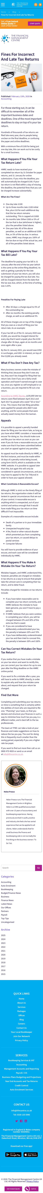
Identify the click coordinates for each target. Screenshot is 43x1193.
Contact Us (21, 1027)
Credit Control (21, 1085)
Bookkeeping (7, 889)
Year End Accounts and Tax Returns (21, 1081)
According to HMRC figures (13, 395)
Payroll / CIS (21, 1072)
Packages (21, 1011)
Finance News (7, 900)
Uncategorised (7, 922)
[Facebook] (21, 1121)
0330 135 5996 (23, 1114)
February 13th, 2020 (20, 96)
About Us (21, 1002)
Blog (14, 12)
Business (5, 896)
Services (21, 1007)
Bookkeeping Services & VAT (21, 1060)
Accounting (6, 98)
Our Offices (6, 907)
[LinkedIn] (26, 1121)
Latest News (6, 903)
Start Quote (35, 23)
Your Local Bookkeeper (21, 1032)
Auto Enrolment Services (21, 1089)
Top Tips (5, 918)
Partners (5, 911)
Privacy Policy (21, 1040)
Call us (33, 1189)
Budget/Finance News (11, 893)
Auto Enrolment (8, 885)
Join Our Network (21, 1036)
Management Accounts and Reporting (21, 1068)
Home (3, 12)
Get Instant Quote (13, 1189)
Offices (21, 1015)
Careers (21, 1023)
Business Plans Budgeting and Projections (21, 1077)
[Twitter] (16, 1121)
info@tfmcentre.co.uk (13, 754)
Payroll (4, 914)
